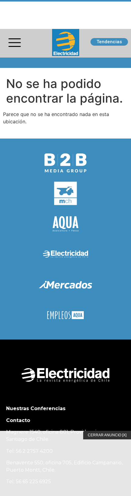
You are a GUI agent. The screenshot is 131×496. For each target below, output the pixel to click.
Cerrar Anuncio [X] (107, 435)
